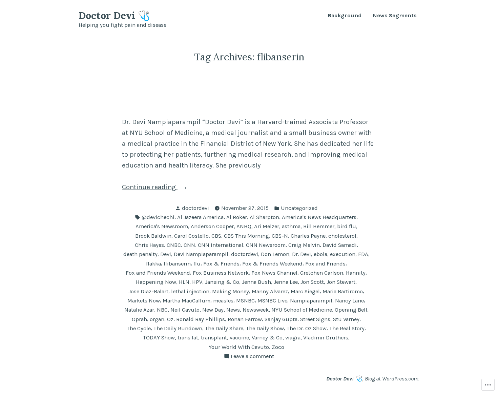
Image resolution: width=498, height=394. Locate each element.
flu (197, 263)
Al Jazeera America (200, 217)
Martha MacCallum (186, 300)
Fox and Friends (325, 263)
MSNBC (245, 300)
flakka (153, 263)
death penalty (140, 254)
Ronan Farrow (245, 319)
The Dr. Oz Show (307, 328)
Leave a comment (252, 356)
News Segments (395, 16)
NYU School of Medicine (301, 310)
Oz (170, 319)
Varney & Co (267, 337)
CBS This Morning (246, 236)
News (233, 310)
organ (157, 319)
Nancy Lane (349, 300)
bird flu (346, 226)
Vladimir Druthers (325, 337)
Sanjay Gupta (281, 319)
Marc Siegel (305, 291)
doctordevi (195, 208)
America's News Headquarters (319, 217)
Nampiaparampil (311, 300)
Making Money (230, 291)
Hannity (356, 273)
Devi (165, 254)
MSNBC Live (272, 300)
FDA (363, 254)
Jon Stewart (341, 282)
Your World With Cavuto (239, 347)
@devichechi (158, 217)
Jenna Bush (256, 282)
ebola (320, 254)
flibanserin (177, 263)
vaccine (239, 337)
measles (223, 300)
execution (342, 254)
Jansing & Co (222, 282)
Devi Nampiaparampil (201, 254)
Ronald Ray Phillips (200, 319)
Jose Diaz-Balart (148, 291)
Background (345, 16)
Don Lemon (275, 254)
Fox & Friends (221, 263)
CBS (216, 236)
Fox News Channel (274, 273)
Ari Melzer (266, 226)
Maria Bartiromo (343, 291)
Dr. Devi (301, 254)
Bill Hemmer (318, 226)
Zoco (278, 347)
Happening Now (156, 282)
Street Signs (315, 319)
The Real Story (347, 328)
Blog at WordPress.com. (392, 378)
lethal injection (190, 291)
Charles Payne (308, 236)
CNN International (220, 245)
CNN (189, 245)
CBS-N (280, 236)
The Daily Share (224, 328)
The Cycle (139, 328)
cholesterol (342, 236)
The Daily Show (265, 328)
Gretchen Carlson (321, 273)
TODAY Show (159, 337)
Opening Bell (351, 310)
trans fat (188, 337)
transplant (214, 337)
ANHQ (243, 226)
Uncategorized (299, 208)
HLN (184, 282)
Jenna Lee (286, 282)
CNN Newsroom (266, 245)
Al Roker (236, 217)
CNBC (174, 245)
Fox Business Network (221, 273)
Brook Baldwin (153, 236)
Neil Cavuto (185, 310)
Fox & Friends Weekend (272, 263)
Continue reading (150, 187)
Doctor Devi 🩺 (114, 15)
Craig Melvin (304, 245)
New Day (213, 310)
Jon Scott (312, 282)
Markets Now (143, 300)
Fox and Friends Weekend (158, 273)
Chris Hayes (149, 245)
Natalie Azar (139, 310)
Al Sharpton (264, 217)
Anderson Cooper (212, 226)
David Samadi (340, 245)
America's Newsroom (162, 226)
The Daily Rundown (177, 328)
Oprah (139, 319)
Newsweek (256, 310)
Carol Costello (191, 236)
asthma (291, 226)
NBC (162, 310)
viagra (292, 337)
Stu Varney (346, 319)
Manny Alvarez (270, 291)
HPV (197, 282)
